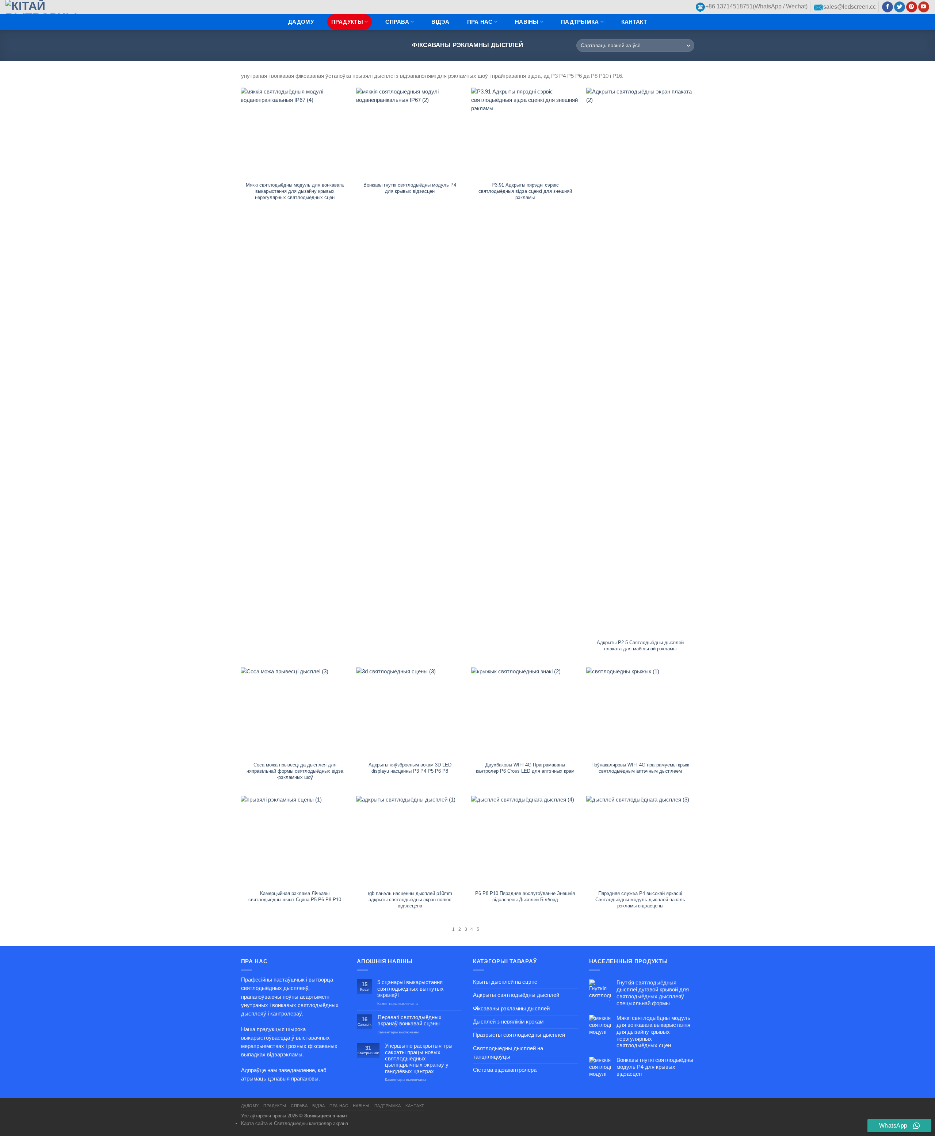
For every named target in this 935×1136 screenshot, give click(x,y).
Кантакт (634, 22)
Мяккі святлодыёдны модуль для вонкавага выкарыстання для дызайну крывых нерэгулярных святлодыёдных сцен (295, 191)
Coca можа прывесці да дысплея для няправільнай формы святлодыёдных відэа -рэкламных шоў (295, 771)
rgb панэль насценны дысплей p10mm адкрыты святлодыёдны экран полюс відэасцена (410, 900)
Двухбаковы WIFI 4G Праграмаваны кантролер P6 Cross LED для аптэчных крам (525, 768)
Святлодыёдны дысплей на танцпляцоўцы (508, 1052)
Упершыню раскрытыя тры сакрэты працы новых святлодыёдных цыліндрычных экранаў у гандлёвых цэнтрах (419, 1058)
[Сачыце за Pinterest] (911, 7)
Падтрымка (580, 22)
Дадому (301, 22)
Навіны (527, 22)
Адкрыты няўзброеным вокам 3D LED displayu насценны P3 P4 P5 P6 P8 (410, 768)
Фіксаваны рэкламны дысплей (511, 1008)
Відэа (440, 22)
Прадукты (347, 22)
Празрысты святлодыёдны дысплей (519, 1035)
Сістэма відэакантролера (505, 1070)
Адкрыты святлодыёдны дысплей (516, 995)
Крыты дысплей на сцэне (505, 982)
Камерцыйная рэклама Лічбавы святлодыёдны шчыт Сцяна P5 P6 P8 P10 (294, 896)
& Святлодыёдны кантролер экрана (308, 1123)
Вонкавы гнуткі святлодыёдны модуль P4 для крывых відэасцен (409, 188)
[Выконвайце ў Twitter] (899, 7)
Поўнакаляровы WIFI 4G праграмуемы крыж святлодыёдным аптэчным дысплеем (640, 768)
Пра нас (480, 22)
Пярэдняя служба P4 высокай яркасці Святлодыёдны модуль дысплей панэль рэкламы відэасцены (640, 900)
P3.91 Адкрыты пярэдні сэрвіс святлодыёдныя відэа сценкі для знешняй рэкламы (525, 191)
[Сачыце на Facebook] (887, 7)
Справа (397, 22)
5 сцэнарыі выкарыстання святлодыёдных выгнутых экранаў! (410, 988)
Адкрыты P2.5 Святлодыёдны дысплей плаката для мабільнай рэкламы (640, 645)
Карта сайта (254, 1123)
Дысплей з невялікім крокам (508, 1022)
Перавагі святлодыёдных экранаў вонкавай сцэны (410, 1020)
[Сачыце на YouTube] (923, 7)
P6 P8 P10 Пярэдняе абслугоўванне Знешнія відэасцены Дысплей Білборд (525, 896)
